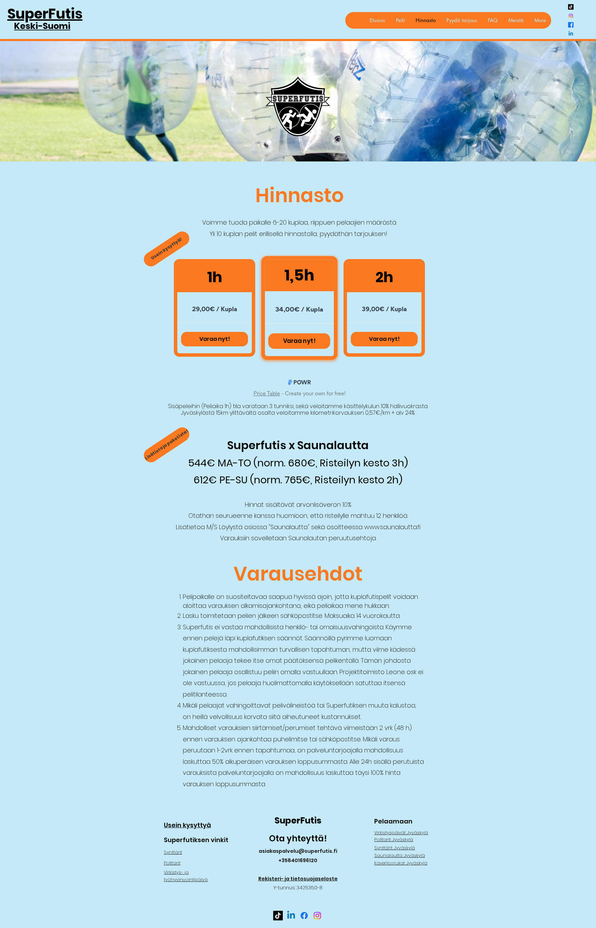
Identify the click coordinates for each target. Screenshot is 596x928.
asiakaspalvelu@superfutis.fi (298, 851)
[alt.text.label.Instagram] (571, 16)
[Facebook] (571, 25)
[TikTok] (571, 7)
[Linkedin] (571, 34)
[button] (400, 20)
